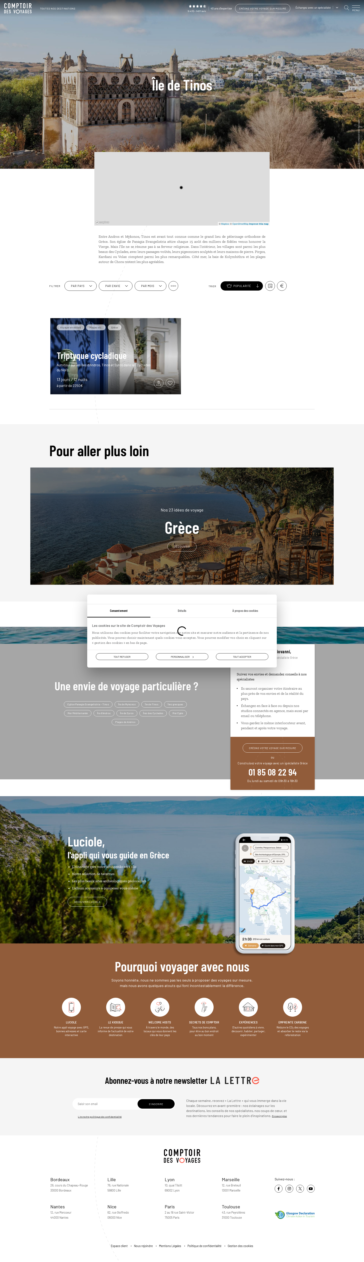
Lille (111, 1179)
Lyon (170, 1179)
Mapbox (225, 223)
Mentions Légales (170, 1246)
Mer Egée (178, 713)
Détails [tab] (182, 610)
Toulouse (231, 1206)
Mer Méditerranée (78, 713)
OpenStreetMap (240, 223)
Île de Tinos (151, 704)
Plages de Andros (125, 721)
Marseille (231, 1179)
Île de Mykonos (127, 704)
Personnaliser (180, 656)
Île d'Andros (104, 713)
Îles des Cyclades (153, 713)
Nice (111, 1206)
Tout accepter (242, 656)
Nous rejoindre (143, 1246)
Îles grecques (175, 704)
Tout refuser (122, 656)
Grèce (182, 521)
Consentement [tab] (119, 610)
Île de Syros (127, 713)
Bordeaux (60, 1179)
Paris (170, 1206)
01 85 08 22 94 (273, 771)
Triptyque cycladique (92, 355)
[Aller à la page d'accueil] (19, 8)
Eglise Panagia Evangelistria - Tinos (88, 704)
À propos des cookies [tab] (245, 610)
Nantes (57, 1206)
